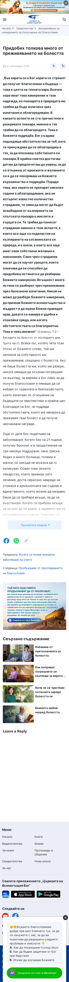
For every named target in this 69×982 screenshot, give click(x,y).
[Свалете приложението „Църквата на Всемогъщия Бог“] (5, 894)
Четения (8, 850)
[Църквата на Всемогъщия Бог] (35, 19)
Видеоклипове (12, 843)
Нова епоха (42, 861)
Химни (39, 843)
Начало (6, 28)
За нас (6, 868)
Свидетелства (24, 28)
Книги (38, 836)
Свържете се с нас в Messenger (37, 972)
